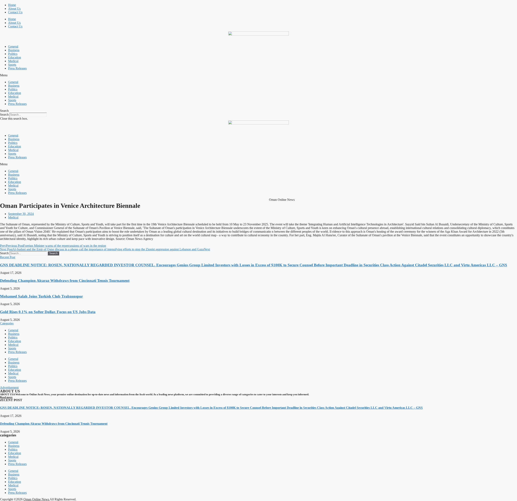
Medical (13, 61)
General (13, 46)
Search (4, 114)
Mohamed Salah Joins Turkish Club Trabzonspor (41, 296)
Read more (6, 397)
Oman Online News (36, 499)
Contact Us (15, 12)
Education (14, 57)
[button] (258, 75)
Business (13, 50)
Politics (12, 53)
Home (12, 5)
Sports (12, 64)
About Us (14, 8)
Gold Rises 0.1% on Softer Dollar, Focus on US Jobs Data (48, 312)
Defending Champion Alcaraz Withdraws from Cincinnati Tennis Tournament (64, 280)
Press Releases (17, 68)
